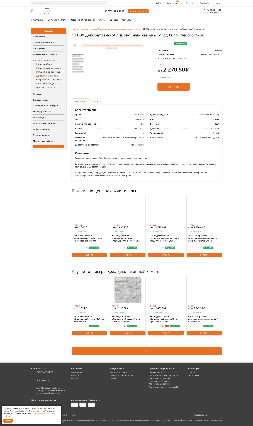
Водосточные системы (44, 123)
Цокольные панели (45, 87)
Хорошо (8, 420)
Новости (75, 375)
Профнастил (39, 36)
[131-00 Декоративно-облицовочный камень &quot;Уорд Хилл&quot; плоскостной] (111, 46)
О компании (76, 372)
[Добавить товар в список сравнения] (159, 43)
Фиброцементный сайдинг (49, 79)
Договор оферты (156, 372)
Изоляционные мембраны (46, 105)
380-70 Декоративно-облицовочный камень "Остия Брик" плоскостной (164, 319)
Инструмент (39, 48)
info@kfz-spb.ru (42, 380)
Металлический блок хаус (48, 68)
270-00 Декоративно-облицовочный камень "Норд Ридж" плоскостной (126, 319)
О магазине (37, 19)
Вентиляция (39, 117)
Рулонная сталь (41, 135)
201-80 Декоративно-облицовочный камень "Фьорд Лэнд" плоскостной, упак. (202, 238)
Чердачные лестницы (44, 42)
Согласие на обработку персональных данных (159, 382)
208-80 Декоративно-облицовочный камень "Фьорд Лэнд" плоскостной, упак (164, 238)
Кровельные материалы (45, 54)
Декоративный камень (47, 76)
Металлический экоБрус (48, 72)
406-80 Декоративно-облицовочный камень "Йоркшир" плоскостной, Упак (126, 238)
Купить (173, 86)
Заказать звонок (138, 11)
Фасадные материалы (44, 60)
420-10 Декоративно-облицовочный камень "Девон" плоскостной (203, 319)
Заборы (37, 94)
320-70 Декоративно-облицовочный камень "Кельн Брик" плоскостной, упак (88, 238)
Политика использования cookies (164, 387)
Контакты (127, 19)
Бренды (114, 19)
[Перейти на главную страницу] (36, 11)
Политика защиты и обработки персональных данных (163, 376)
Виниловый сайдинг (46, 83)
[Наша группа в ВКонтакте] (33, 405)
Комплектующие (41, 129)
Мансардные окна (42, 111)
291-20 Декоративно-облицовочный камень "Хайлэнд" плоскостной (89, 319)
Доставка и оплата (57, 19)
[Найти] (105, 3)
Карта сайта (193, 375)
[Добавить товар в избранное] (164, 43)
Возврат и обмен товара (82, 19)
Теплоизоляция (41, 100)
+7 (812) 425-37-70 (114, 11)
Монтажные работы (43, 141)
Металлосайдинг (44, 64)
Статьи (102, 19)
